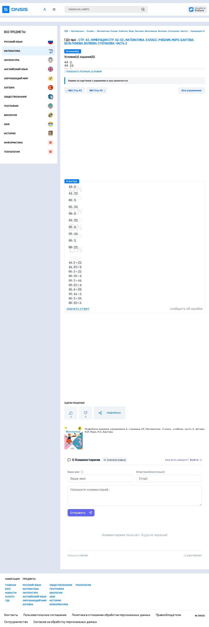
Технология (12, 151)
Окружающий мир (16, 78)
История (10, 133)
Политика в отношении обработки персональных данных (111, 615)
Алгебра (9, 87)
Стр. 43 (84, 40)
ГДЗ (7, 600)
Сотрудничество (16, 622)
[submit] (143, 9)
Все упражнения (191, 90)
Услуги (9, 596)
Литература (11, 60)
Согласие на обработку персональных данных (65, 622)
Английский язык (16, 69)
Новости (11, 592)
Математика (12, 51)
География (11, 105)
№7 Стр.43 (96, 90)
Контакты (11, 615)
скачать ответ (78, 309)
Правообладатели (168, 615)
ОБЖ (7, 124)
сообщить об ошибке (186, 309)
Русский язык (13, 41)
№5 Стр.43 (75, 90)
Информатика (13, 142)
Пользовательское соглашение (45, 615)
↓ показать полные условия (83, 71)
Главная (10, 585)
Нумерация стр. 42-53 (107, 40)
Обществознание (15, 96)
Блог (8, 588)
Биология (10, 115)
